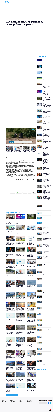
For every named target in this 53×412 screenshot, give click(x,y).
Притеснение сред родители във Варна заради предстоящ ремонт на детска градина (30, 309)
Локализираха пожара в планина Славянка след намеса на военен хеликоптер (20, 379)
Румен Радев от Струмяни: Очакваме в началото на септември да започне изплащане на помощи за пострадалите (31, 320)
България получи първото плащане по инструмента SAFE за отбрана (20, 232)
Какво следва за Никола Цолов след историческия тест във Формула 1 (47, 314)
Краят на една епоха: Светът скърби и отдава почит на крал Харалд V (47, 174)
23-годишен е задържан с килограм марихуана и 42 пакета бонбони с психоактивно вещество (20, 357)
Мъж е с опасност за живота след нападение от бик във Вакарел (20, 242)
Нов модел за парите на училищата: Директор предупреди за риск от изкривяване (10, 232)
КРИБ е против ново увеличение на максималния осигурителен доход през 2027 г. (30, 243)
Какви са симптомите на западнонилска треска (47, 320)
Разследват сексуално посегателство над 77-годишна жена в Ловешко (47, 308)
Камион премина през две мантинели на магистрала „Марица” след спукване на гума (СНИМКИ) (20, 287)
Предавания (20, 401)
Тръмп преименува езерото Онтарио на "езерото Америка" (46, 228)
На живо (11, 400)
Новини (20, 400)
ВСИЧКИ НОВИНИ (42, 369)
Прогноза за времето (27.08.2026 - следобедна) (20, 390)
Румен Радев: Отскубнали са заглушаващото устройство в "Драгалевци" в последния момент (9, 287)
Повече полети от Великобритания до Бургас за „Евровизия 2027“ (9, 368)
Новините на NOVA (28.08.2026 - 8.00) (46, 348)
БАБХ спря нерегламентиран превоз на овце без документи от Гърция (20, 254)
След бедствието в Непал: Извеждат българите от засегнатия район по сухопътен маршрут (46, 266)
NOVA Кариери (29, 401)
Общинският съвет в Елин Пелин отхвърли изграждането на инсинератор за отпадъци (20, 344)
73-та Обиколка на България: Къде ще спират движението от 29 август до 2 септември (31, 332)
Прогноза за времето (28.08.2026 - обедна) (20, 265)
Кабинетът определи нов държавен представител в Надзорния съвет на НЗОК (30, 379)
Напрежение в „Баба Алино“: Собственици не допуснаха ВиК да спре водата (31, 221)
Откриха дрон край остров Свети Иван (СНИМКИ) (30, 276)
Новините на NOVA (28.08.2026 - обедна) (46, 222)
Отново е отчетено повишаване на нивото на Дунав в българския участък (10, 298)
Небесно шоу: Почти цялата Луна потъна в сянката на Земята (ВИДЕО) (47, 192)
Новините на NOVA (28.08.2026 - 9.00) (46, 324)
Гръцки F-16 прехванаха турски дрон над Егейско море (47, 73)
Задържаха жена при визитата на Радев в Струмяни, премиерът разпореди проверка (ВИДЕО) (10, 243)
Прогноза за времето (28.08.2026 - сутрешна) (10, 319)
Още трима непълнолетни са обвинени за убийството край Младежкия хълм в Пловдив (10, 379)
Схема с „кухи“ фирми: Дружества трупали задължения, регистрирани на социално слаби (20, 368)
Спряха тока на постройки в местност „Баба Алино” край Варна (31, 390)
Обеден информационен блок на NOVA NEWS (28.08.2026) (47, 116)
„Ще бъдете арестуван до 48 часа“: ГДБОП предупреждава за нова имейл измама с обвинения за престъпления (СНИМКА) (10, 254)
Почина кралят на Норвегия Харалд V (46, 296)
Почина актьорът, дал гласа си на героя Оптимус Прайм (47, 186)
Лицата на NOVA (12, 401)
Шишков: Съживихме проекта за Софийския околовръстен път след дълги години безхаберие (10, 266)
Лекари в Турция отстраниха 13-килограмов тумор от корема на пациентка (47, 67)
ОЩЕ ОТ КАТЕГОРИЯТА (12, 394)
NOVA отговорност (30, 400)
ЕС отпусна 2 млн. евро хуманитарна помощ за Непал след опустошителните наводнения (47, 61)
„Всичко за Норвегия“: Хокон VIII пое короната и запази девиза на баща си (46, 135)
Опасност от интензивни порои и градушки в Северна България (20, 332)
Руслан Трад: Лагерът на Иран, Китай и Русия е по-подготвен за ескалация (47, 147)
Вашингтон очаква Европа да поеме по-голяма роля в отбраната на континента (46, 355)
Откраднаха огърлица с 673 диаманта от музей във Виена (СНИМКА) (47, 291)
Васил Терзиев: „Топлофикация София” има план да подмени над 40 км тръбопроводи (20, 276)
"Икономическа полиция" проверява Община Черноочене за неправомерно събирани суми (20, 222)
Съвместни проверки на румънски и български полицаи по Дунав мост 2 (31, 265)
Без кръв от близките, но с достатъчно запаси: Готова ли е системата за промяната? (20, 298)
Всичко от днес (4, 401)
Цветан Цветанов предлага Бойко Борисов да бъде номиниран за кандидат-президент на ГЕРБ (10, 309)
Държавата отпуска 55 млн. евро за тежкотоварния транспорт (10, 390)
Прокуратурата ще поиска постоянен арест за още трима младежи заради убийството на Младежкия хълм (9, 332)
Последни (3, 400)
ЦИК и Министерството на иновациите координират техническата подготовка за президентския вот (31, 344)
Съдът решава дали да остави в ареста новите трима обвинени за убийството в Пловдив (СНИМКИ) (10, 222)
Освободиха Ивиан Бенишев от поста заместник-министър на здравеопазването (10, 356)
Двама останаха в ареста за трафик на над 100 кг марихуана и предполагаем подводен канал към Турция (31, 368)
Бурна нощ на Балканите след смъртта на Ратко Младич (46, 180)
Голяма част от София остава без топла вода (31, 356)
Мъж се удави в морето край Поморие (31, 286)
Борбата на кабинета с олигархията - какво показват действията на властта (31, 298)
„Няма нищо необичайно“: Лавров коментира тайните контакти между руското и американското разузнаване (31, 254)
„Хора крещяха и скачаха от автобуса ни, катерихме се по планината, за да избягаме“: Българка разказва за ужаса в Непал (10, 345)
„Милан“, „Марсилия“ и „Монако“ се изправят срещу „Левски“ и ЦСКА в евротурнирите (47, 78)
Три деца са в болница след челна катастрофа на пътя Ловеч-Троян (10, 276)
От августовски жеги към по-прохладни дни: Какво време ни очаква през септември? (20, 309)
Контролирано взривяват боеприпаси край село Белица (20, 319)
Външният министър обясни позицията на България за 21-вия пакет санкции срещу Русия (47, 280)
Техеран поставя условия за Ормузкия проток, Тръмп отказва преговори (47, 343)
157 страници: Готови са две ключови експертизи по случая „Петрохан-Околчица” (47, 105)
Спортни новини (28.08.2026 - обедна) (46, 217)
